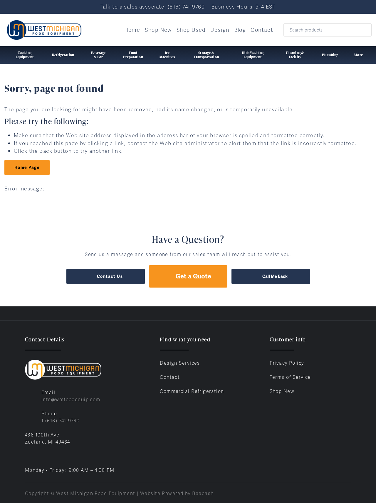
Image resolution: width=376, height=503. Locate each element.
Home (132, 29)
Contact (262, 29)
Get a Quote (193, 276)
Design (219, 29)
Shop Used (191, 29)
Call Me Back (275, 276)
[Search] (363, 29)
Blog (240, 29)
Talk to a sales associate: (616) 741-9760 (152, 6)
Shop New (158, 29)
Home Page (27, 167)
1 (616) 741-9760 (60, 421)
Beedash (203, 493)
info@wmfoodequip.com (70, 399)
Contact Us (110, 276)
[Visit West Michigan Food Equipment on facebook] (27, 456)
